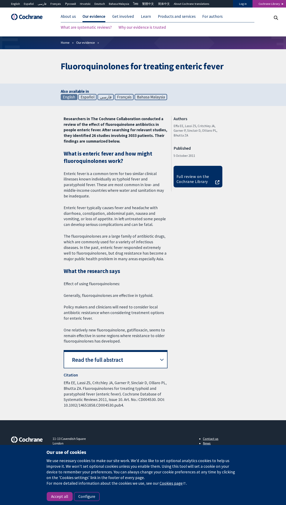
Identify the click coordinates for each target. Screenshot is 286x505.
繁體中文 (148, 4)
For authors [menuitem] (212, 16)
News (207, 443)
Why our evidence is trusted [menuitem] (142, 27)
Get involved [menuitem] (123, 16)
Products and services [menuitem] (177, 16)
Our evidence (85, 42)
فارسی (42, 4)
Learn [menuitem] (146, 16)
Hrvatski (85, 4)
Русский (70, 4)
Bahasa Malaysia (119, 4)
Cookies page (171, 483)
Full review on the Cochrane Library (192, 179)
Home (65, 42)
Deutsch (99, 4)
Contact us (210, 439)
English (15, 4)
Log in (243, 4)
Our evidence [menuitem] (93, 16)
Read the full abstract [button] (97, 359)
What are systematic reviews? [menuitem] (86, 27)
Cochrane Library (269, 4)
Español (29, 4)
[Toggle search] (276, 18)
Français (55, 4)
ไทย (135, 4)
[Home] (29, 17)
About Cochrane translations (191, 4)
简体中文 (164, 4)
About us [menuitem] (68, 16)
